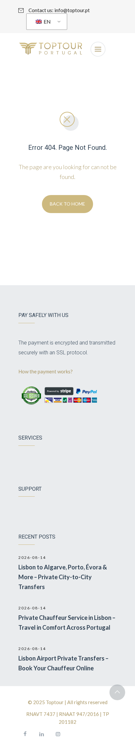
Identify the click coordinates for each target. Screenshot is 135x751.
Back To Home (67, 204)
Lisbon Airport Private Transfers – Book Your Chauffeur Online (63, 663)
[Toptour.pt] (51, 49)
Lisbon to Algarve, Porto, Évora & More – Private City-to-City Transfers (62, 576)
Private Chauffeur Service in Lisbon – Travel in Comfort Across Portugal (66, 622)
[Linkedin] (41, 734)
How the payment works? (46, 371)
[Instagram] (57, 734)
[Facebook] (24, 734)
